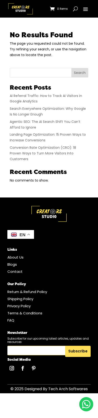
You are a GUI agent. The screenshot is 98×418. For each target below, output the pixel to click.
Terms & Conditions (24, 313)
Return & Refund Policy (27, 291)
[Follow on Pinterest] (33, 368)
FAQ (10, 320)
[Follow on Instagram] (11, 368)
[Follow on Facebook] (22, 368)
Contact (15, 271)
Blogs (12, 264)
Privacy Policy (19, 305)
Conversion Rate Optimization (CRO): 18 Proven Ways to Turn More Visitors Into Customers (43, 153)
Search (80, 72)
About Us (15, 257)
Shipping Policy (20, 298)
